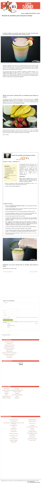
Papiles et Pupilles (32, 421)
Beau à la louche (32, 435)
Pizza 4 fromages (9, 355)
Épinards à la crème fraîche (9, 348)
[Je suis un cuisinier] (20, 7)
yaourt (2, 63)
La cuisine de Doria (13, 425)
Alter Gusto (32, 437)
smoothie (7, 63)
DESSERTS (6, 391)
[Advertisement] (20, 24)
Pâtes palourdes (9, 351)
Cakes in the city (32, 423)
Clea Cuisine (32, 425)
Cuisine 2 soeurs (32, 440)
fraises (5, 63)
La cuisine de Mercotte (13, 419)
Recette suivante (34, 271)
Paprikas (13, 437)
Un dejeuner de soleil (32, 431)
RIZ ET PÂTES (6, 388)
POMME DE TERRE (17, 391)
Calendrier (27, 13)
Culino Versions (14, 428)
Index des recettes (32, 13)
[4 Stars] (26, 158)
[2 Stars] (22, 158)
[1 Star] (21, 158)
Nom (4, 310)
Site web (5, 315)
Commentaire (6, 302)
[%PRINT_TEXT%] (11, 153)
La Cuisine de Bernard (13, 438)
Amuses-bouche (14, 421)
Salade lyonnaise (9, 349)
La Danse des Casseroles (32, 438)
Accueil (22, 13)
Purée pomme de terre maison (9, 354)
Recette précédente (8, 271)
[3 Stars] (24, 158)
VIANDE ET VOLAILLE (6, 390)
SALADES (17, 393)
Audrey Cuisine (14, 431)
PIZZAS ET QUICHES (6, 396)
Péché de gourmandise (13, 433)
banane (11, 63)
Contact (38, 13)
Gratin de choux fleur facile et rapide (9, 352)
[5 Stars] (28, 158)
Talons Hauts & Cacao (14, 435)
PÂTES (6, 394)
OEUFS (17, 396)
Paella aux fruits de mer (9, 346)
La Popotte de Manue (32, 419)
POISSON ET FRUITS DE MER (17, 390)
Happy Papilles (14, 441)
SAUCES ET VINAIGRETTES (17, 394)
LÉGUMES (17, 388)
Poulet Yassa (9, 357)
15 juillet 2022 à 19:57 (11, 325)
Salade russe (9, 343)
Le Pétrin (32, 428)
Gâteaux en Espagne (14, 440)
